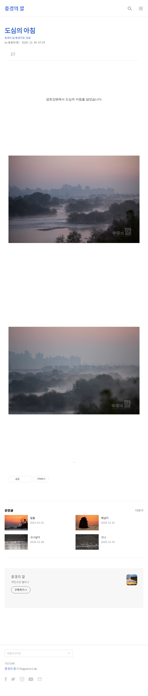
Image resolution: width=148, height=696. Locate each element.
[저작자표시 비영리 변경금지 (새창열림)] (54, 479)
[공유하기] (23, 479)
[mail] (40, 679)
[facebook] (6, 679)
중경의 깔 (14, 8)
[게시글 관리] (27, 479)
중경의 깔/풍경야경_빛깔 (18, 38)
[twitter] (13, 679)
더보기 (139, 510)
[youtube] (31, 679)
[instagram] (22, 679)
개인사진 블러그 (20, 582)
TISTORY (10, 663)
